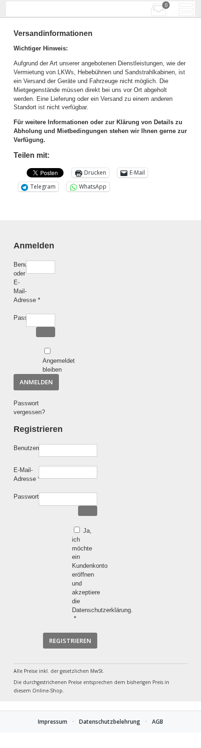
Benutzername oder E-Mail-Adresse (20, 282)
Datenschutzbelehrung (109, 722)
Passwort (20, 318)
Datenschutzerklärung (101, 610)
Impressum (52, 722)
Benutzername (26, 449)
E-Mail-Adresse (26, 475)
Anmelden (36, 382)
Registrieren (70, 640)
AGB (157, 722)
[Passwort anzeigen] (45, 332)
